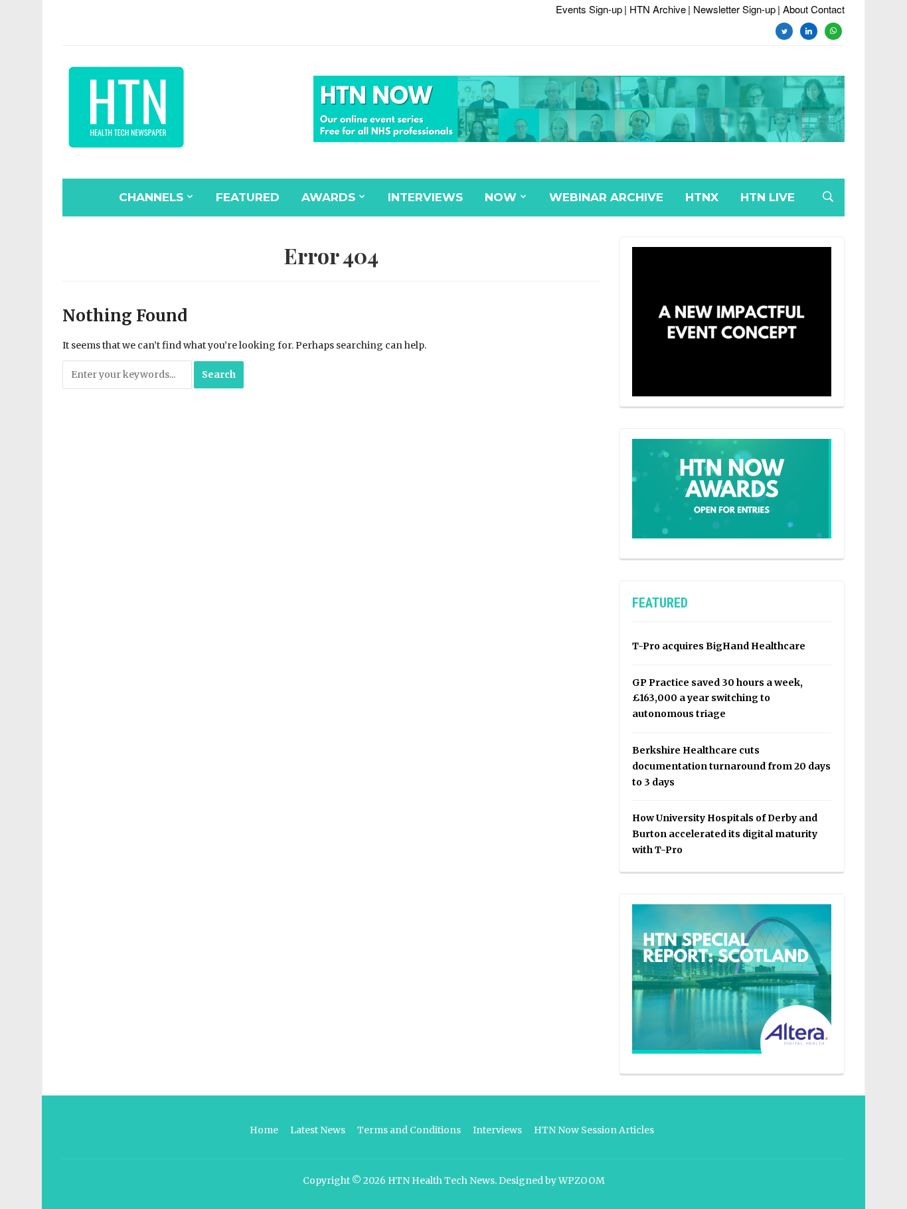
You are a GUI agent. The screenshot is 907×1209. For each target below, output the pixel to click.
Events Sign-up (589, 9)
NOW (501, 197)
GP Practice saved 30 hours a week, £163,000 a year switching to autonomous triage (717, 698)
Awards (328, 197)
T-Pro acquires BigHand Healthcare (718, 646)
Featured (248, 197)
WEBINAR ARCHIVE (606, 197)
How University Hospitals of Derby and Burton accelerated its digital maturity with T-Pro (724, 834)
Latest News (317, 1130)
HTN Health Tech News (441, 1180)
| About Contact (811, 9)
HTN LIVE (767, 197)
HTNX (701, 197)
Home (264, 1130)
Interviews (425, 197)
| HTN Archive (655, 9)
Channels (151, 197)
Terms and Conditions (409, 1130)
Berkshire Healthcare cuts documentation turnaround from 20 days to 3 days (731, 766)
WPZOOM (581, 1180)
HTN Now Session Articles (594, 1130)
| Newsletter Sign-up (732, 9)
